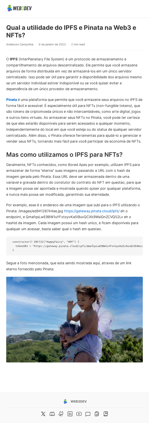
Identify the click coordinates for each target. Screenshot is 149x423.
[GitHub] (61, 414)
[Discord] (52, 414)
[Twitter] (43, 414)
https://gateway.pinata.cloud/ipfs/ (92, 211)
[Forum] (88, 414)
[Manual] (97, 414)
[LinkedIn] (70, 414)
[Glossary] (106, 414)
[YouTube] (79, 414)
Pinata (11, 100)
